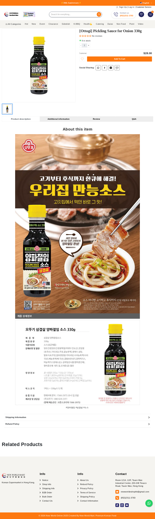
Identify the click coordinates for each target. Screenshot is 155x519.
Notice (45, 480)
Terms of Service (88, 493)
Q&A (134, 119)
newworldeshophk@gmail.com (135, 492)
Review (96, 119)
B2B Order (47, 493)
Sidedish (66, 24)
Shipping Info (48, 488)
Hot (26, 24)
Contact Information (89, 501)
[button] (85, 36)
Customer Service (143, 7)
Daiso (110, 24)
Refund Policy (12, 424)
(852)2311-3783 (126, 16)
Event (42, 24)
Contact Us (47, 501)
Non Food (121, 24)
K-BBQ (77, 24)
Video (140, 24)
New (34, 24)
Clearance (53, 24)
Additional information (59, 119)
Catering (100, 24)
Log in (131, 7)
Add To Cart (119, 59)
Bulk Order (47, 497)
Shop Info (46, 484)
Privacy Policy (86, 488)
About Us (84, 480)
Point (131, 24)
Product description (21, 119)
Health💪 (88, 24)
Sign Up (123, 7)
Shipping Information (15, 417)
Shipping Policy (87, 497)
